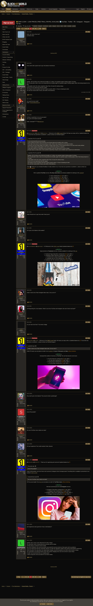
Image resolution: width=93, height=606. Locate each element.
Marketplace (15, 9)
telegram (54, 26)
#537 (89, 443)
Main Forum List (6, 32)
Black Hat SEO (5, 34)
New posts (8, 11)
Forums (8, 9)
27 (30, 28)
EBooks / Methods (6, 59)
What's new (29, 9)
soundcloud (45, 26)
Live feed (3, 11)
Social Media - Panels (7, 77)
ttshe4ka (20, 26)
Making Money (5, 95)
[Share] (86, 32)
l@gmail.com (41, 121)
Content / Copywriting (7, 57)
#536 (89, 427)
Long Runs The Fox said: (33, 138)
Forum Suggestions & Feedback (7, 111)
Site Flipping (5, 100)
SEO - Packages (6, 72)
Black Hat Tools (6, 44)
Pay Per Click (5, 97)
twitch (62, 26)
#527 (89, 212)
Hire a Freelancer (6, 90)
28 (33, 28)
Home (3, 9)
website (81, 173)
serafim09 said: (31, 346)
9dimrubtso (30, 462)
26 (28, 28)
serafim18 (38, 133)
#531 (89, 306)
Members (43, 9)
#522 (89, 63)
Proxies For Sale (6, 67)
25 (25, 28)
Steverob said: (31, 466)
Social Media (5, 47)
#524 (89, 98)
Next (43, 28)
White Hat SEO (6, 37)
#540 (89, 540)
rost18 (36, 340)
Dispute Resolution (6, 107)
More (3, 82)
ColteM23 (37, 462)
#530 (89, 290)
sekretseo (44, 133)
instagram (40, 26)
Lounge (4, 116)
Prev (19, 28)
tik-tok (58, 26)
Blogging (4, 42)
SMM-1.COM (34, 473)
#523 (89, 79)
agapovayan (40, 246)
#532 (89, 322)
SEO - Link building (6, 69)
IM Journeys (5, 92)
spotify (50, 26)
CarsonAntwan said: (32, 477)
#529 (89, 244)
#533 (89, 338)
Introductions (5, 114)
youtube (73, 26)
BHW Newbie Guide (7, 39)
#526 (89, 130)
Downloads (5, 49)
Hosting (4, 62)
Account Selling (6, 54)
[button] (33, 9)
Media (36, 9)
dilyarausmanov (31, 133)
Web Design (5, 80)
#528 (89, 228)
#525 (89, 114)
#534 (89, 393)
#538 (89, 459)
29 (35, 28)
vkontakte (69, 26)
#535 (89, 409)
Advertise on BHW (54, 53)
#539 (89, 524)
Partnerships (62, 9)
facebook (35, 26)
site (76, 251)
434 (40, 28)
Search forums (15, 11)
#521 (89, 31)
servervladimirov (32, 246)
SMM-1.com (56, 246)
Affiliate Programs (6, 87)
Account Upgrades (53, 9)
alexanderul (30, 340)
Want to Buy (5, 102)
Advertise (22, 9)
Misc (3, 64)
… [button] (23, 28)
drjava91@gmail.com (35, 102)
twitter (65, 26)
